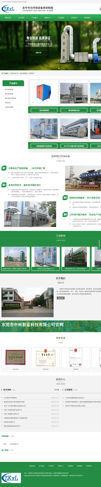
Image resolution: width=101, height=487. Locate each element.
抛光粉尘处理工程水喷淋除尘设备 (31, 402)
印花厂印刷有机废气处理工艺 (31, 410)
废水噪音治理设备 (10, 98)
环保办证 (8, 103)
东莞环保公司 (14, 73)
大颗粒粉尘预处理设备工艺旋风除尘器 (31, 418)
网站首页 (8, 17)
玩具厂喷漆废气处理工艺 (31, 414)
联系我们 (87, 17)
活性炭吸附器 (23, 73)
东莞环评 (31, 73)
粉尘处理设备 (9, 89)
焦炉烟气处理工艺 (31, 422)
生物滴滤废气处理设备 (44, 146)
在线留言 (74, 17)
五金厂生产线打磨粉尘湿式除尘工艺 (31, 406)
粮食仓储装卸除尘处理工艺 (31, 426)
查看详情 (60, 298)
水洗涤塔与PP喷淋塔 (31, 398)
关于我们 (21, 17)
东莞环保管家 (9, 107)
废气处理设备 (9, 94)
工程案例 (61, 17)
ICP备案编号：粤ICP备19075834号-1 (71, 475)
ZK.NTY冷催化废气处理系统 (74, 146)
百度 (4, 444)
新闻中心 (48, 17)
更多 (55, 390)
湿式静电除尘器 (73, 110)
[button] (58, 68)
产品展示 (34, 17)
